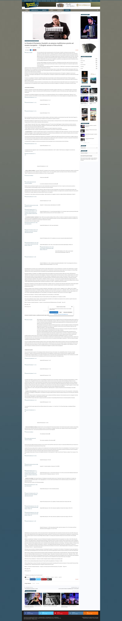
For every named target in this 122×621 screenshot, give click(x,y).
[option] (89, 27)
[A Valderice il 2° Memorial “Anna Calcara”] (51, 599)
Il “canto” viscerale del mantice (89, 35)
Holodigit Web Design (85, 618)
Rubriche (44, 10)
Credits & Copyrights (95, 618)
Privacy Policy (96, 617)
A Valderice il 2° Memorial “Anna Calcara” (91, 129)
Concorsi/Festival (83, 64)
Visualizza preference (67, 312)
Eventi (51, 10)
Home (26, 10)
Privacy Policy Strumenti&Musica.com (63, 314)
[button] (72, 306)
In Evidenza (89, 16)
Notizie (67, 10)
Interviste (59, 10)
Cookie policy (56, 314)
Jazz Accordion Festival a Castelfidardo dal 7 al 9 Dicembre (68, 588)
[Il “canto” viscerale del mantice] (89, 27)
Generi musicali (34, 10)
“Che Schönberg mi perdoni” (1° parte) (31, 588)
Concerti (82, 68)
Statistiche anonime (54, 312)
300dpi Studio (91, 618)
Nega (61, 312)
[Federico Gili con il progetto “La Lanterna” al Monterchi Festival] (70, 599)
